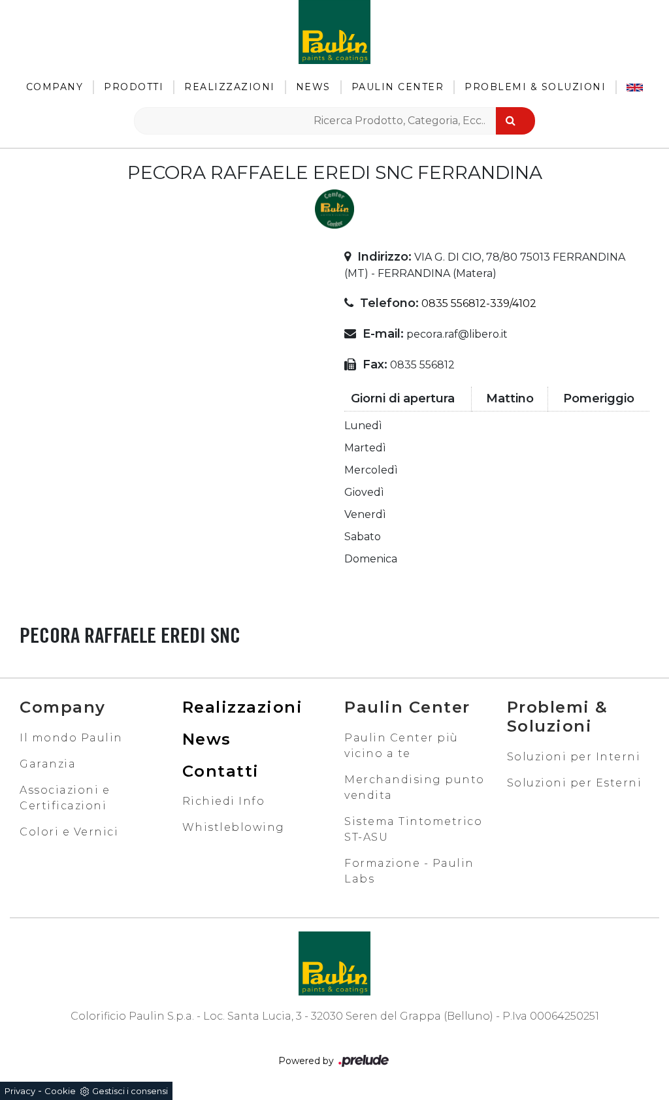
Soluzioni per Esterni (574, 783)
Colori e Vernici (69, 832)
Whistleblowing (233, 827)
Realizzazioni (229, 87)
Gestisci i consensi (130, 1091)
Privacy (20, 1091)
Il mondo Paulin (71, 738)
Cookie (60, 1091)
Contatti (220, 771)
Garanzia (48, 764)
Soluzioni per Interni (574, 757)
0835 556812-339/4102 (478, 303)
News (313, 87)
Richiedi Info (223, 801)
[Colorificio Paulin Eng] (635, 87)
